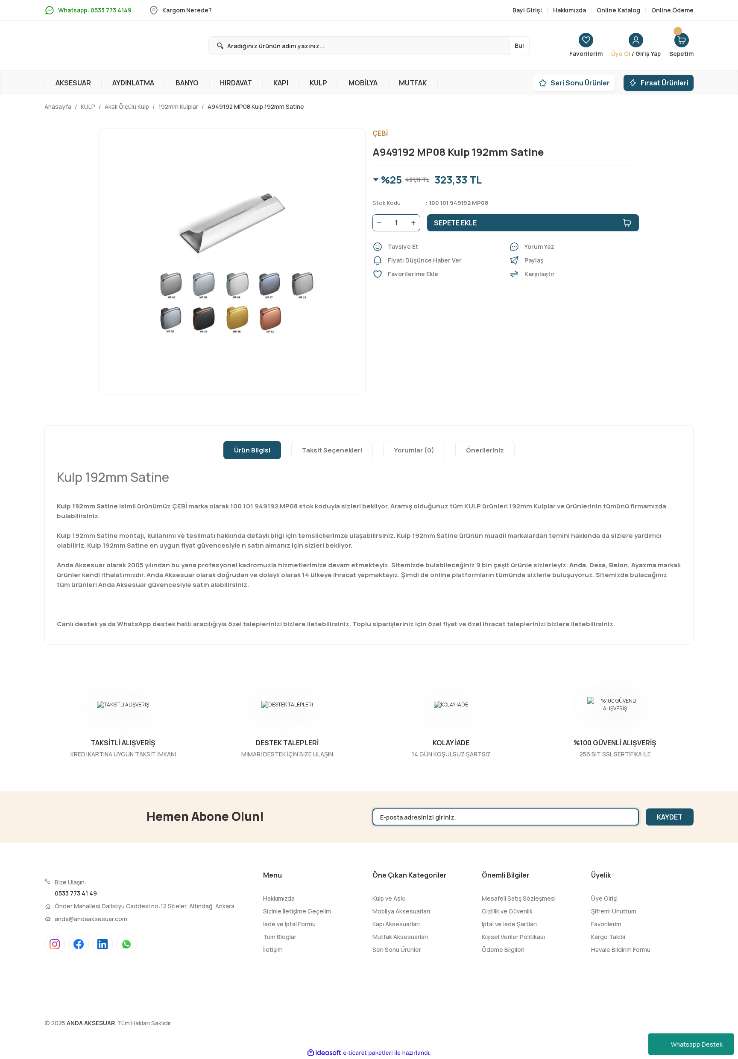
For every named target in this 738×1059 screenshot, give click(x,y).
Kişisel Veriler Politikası (513, 937)
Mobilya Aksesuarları (401, 911)
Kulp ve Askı (388, 898)
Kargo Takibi (608, 937)
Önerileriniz (485, 450)
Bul (519, 45)
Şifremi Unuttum (613, 911)
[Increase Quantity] (415, 222)
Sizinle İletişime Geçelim (297, 911)
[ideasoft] (324, 1053)
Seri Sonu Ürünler (396, 949)
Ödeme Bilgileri (503, 949)
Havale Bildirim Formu (620, 949)
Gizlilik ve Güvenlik (507, 911)
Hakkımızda (279, 898)
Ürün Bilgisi (252, 450)
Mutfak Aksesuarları (400, 937)
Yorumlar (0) (414, 450)
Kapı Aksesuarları (396, 924)
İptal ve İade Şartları (509, 924)
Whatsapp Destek (697, 1044)
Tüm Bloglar (279, 937)
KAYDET (669, 817)
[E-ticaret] (368, 1053)
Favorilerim (606, 924)
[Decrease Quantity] (377, 222)
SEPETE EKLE (455, 223)
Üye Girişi (604, 898)
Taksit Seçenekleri (332, 450)
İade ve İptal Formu (289, 924)
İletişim (273, 949)
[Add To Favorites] (437, 274)
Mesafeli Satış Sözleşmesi (519, 898)
